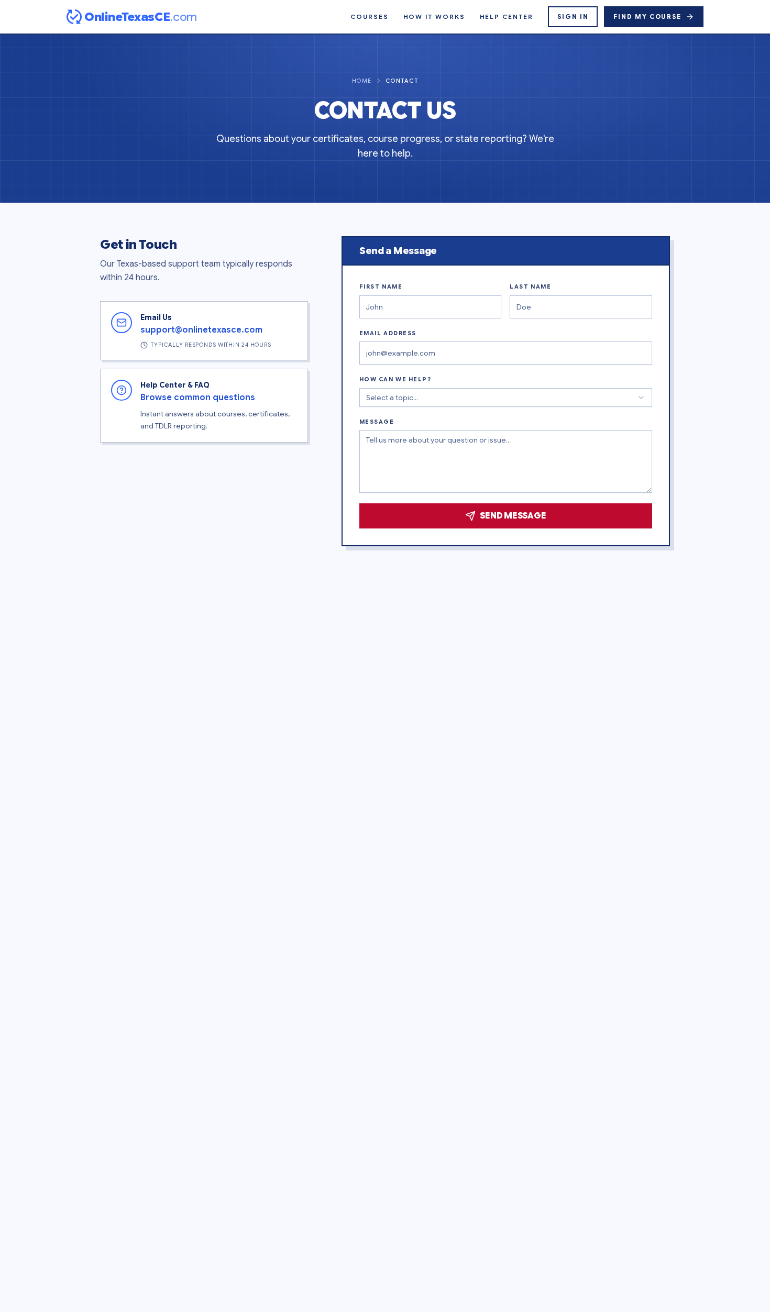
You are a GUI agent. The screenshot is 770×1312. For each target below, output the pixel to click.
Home (362, 80)
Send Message (513, 516)
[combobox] (505, 397)
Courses (369, 16)
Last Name (530, 286)
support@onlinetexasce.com (201, 330)
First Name (380, 286)
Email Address (387, 333)
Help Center (506, 16)
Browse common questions (197, 397)
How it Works (434, 16)
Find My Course (647, 16)
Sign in (573, 16)
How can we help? (395, 379)
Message (376, 421)
